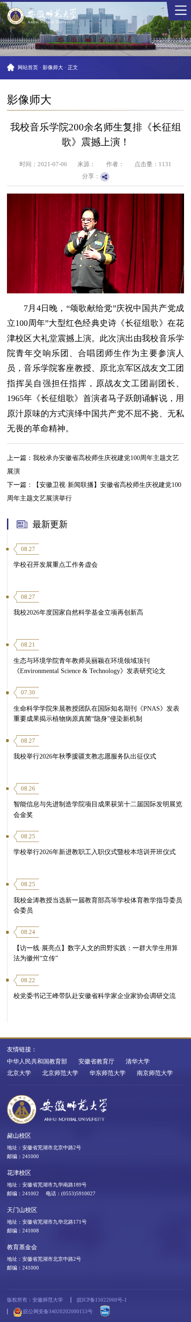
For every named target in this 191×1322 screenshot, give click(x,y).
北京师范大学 (60, 1073)
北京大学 (19, 1073)
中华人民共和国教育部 (37, 1061)
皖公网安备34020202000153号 (57, 1311)
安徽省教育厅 (96, 1061)
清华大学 (138, 1061)
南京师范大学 (155, 1073)
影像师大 (53, 67)
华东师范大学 (107, 1073)
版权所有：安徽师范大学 (35, 1300)
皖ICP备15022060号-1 (102, 1300)
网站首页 (28, 67)
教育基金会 (22, 1247)
